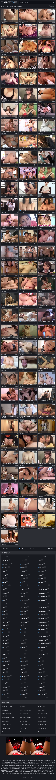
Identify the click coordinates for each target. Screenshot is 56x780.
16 (36, 548)
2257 (32, 777)
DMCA (28, 777)
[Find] (54, 2)
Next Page (50, 548)
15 (33, 548)
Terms (24, 777)
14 (30, 548)
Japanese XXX (10, 2)
